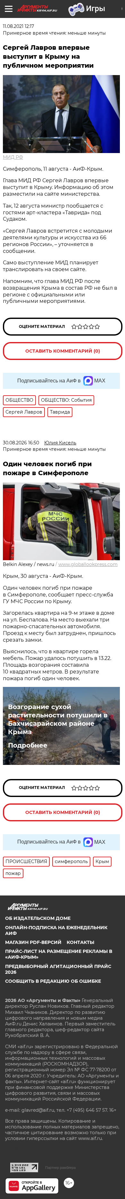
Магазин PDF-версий (33, 942)
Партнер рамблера (60, 1167)
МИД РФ (13, 157)
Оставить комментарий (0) (62, 351)
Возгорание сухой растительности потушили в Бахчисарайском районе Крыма (57, 719)
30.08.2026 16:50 (21, 443)
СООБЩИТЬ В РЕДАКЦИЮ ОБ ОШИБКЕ (53, 981)
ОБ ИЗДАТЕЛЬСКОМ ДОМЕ (38, 918)
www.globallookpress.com (88, 564)
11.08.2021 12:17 (18, 26)
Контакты (80, 942)
